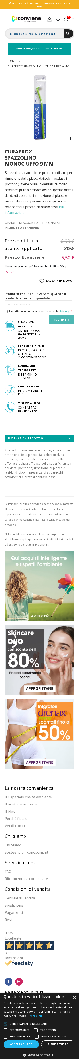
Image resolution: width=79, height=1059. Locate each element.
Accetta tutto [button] (21, 1044)
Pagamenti (14, 912)
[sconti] (39, 733)
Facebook (9, 982)
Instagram (19, 982)
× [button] (74, 997)
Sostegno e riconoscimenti (27, 852)
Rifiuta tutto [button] (58, 1044)
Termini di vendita (20, 898)
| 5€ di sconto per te (32, 3)
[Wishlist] (58, 18)
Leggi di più (35, 1016)
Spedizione (14, 905)
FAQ (8, 871)
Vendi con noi (16, 825)
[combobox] (35, 34)
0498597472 (17, 3)
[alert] (39, 1026)
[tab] (39, 438)
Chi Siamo (13, 845)
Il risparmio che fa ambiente (28, 797)
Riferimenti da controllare (26, 878)
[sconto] (39, 659)
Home (12, 61)
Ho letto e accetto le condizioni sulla (39, 311)
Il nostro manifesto (21, 804)
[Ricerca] (68, 33)
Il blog (10, 811)
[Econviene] (27, 18)
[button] (70, 138)
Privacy (64, 311)
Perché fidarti (16, 818)
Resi (8, 919)
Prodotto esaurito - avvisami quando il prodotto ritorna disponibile (35, 296)
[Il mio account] (50, 18)
